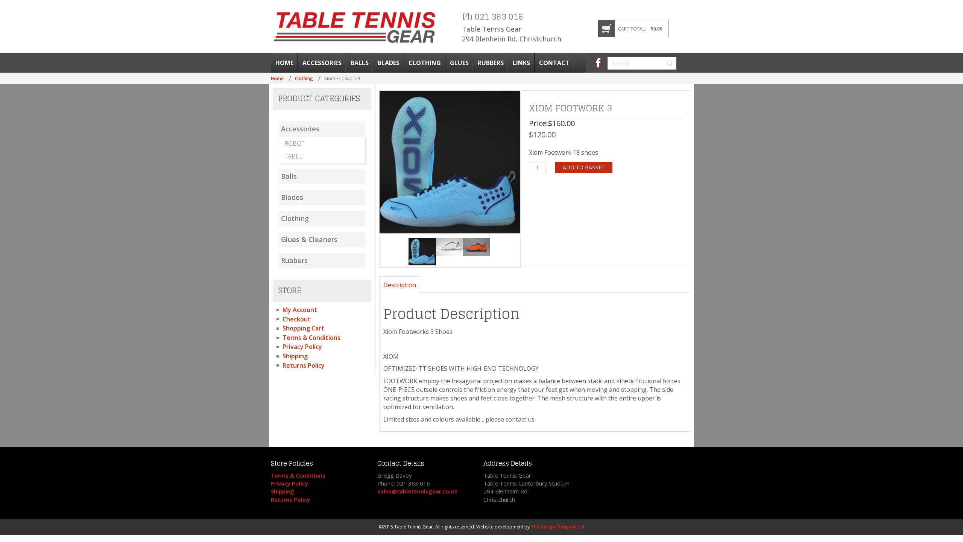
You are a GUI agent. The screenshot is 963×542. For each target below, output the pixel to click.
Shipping (295, 356)
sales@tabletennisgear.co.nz (417, 491)
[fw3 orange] (476, 247)
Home (277, 78)
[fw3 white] (449, 247)
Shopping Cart (303, 328)
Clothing (304, 78)
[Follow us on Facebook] (598, 62)
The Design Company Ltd (557, 527)
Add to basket (584, 167)
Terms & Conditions (311, 337)
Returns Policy (304, 365)
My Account (300, 310)
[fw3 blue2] (422, 251)
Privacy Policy (302, 347)
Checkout (297, 319)
